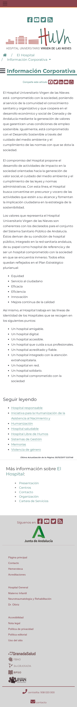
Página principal (17, 557)
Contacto (26, 492)
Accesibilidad (16, 617)
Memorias (18, 444)
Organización (29, 496)
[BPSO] (14, 672)
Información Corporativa (27, 59)
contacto (41, 702)
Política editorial (17, 634)
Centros (25, 487)
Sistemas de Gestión (26, 439)
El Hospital (26, 55)
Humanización (22, 423)
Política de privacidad (20, 628)
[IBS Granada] (19, 665)
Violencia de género (26, 449)
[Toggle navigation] (5, 3)
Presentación (29, 483)
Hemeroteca (15, 568)
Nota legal (14, 623)
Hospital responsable (27, 408)
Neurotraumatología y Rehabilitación (29, 598)
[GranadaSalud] (22, 653)
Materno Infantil (17, 593)
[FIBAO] (14, 659)
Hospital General (18, 587)
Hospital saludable (25, 429)
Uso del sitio (15, 640)
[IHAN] (17, 679)
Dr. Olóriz (13, 604)
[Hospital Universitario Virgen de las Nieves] (38, 38)
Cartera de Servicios (33, 501)
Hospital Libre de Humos (29, 434)
